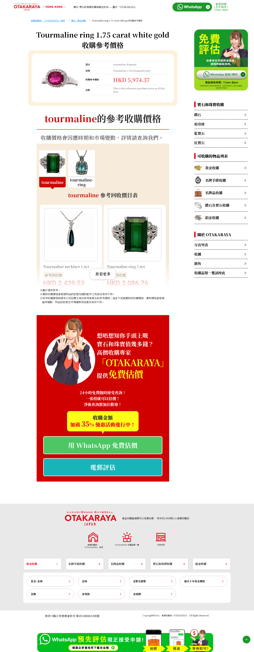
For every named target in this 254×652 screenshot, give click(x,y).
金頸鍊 (137, 594)
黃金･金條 (37, 581)
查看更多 (102, 274)
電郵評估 (103, 467)
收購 (197, 254)
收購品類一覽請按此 (209, 272)
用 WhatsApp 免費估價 (103, 445)
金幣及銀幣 (139, 581)
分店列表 (201, 244)
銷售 (197, 263)
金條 (84, 581)
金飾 (33, 594)
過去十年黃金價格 (194, 581)
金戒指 (86, 594)
